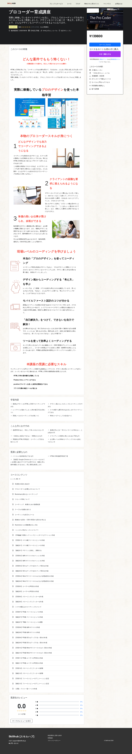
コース (69, 4)
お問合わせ (118, 4)
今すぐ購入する (105, 54)
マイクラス (107, 4)
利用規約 (50, 738)
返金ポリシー (104, 59)
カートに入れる (105, 44)
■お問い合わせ (13, 743)
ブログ (78, 4)
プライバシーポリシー (54, 740)
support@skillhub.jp (19, 741)
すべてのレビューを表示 (21, 721)
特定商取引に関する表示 (55, 735)
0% (81, 702)
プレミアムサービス (56, 4)
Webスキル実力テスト (91, 4)
